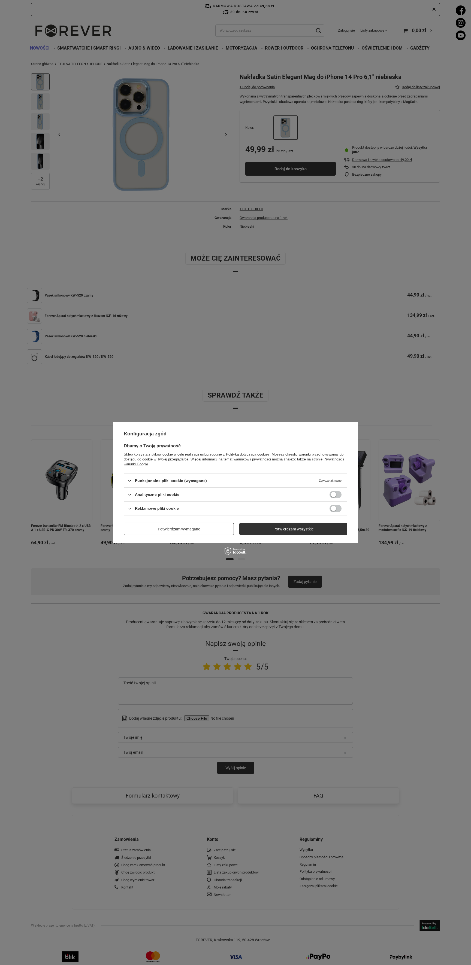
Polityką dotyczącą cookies (248, 454)
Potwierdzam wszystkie (293, 529)
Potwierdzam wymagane (179, 529)
